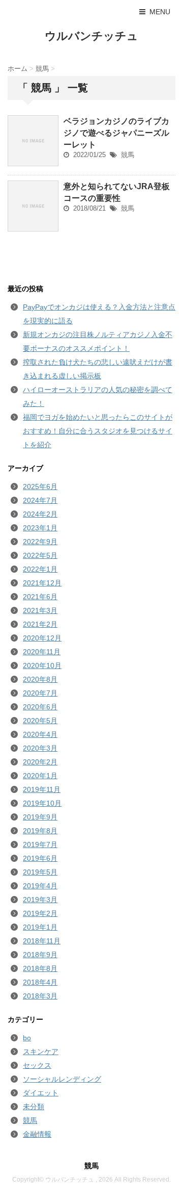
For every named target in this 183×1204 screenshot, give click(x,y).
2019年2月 (40, 913)
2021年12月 (42, 583)
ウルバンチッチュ (91, 36)
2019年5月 (40, 872)
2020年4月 (40, 734)
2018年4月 (40, 982)
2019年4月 (40, 886)
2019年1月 (40, 927)
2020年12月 (42, 638)
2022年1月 (40, 569)
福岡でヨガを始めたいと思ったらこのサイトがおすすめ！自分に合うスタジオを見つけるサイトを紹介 (97, 431)
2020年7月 (40, 693)
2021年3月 (40, 610)
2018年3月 (40, 996)
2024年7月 (40, 500)
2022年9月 (40, 541)
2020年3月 (40, 748)
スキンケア (40, 1051)
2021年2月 (40, 624)
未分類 (33, 1107)
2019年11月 (41, 789)
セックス (37, 1065)
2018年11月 (41, 941)
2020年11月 (41, 652)
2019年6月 (40, 858)
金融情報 (37, 1134)
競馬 (127, 155)
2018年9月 (40, 955)
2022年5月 (40, 555)
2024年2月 (40, 514)
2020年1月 (40, 776)
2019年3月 (40, 899)
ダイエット (40, 1093)
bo (27, 1038)
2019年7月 (40, 844)
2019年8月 (40, 831)
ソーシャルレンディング (62, 1079)
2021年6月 (40, 597)
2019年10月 (42, 803)
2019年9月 (40, 817)
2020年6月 (40, 707)
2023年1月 (40, 528)
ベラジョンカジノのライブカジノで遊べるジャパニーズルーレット (116, 133)
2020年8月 (40, 679)
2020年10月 (42, 665)
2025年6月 (40, 486)
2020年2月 (40, 762)
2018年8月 (40, 968)
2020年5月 (40, 720)
